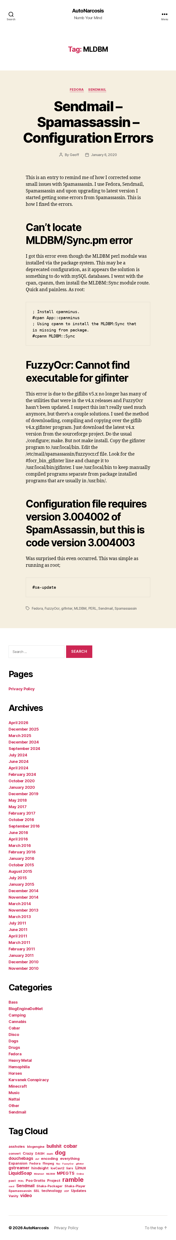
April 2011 (18, 936)
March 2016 (20, 845)
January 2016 (21, 858)
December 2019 (23, 794)
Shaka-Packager (49, 1186)
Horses (15, 1073)
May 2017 (18, 806)
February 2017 (22, 813)
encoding (49, 1158)
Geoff (74, 155)
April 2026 (18, 722)
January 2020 (22, 787)
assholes (17, 1146)
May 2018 (18, 800)
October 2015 (21, 865)
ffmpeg (48, 1163)
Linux (80, 1167)
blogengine (35, 1146)
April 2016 (18, 839)
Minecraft (18, 1086)
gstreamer (19, 1167)
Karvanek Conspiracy (29, 1080)
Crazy (28, 1153)
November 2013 (23, 910)
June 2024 (19, 761)
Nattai (14, 1099)
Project (53, 1180)
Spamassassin (126, 608)
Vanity (13, 1196)
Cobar (14, 1028)
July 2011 (17, 923)
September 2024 (24, 748)
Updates (78, 1190)
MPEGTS (65, 1173)
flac (58, 1163)
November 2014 (23, 897)
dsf (37, 1159)
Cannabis (17, 1021)
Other (14, 1105)
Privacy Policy (22, 689)
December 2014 (23, 891)
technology (51, 1190)
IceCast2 (57, 1168)
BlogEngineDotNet (26, 1008)
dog (60, 1152)
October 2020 (22, 781)
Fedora (77, 90)
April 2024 (18, 768)
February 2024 (22, 774)
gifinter (66, 608)
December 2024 (24, 742)
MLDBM (80, 608)
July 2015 (18, 878)
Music (14, 1092)
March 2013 (20, 916)
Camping (17, 1015)
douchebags (21, 1158)
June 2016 (18, 832)
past (12, 1180)
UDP (66, 1191)
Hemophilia (19, 1067)
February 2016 (22, 852)
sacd (11, 1186)
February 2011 (22, 949)
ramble (72, 1179)
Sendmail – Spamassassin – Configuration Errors (88, 122)
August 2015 (20, 871)
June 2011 (18, 929)
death (50, 1154)
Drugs (14, 1047)
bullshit (54, 1146)
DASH (39, 1153)
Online (80, 1174)
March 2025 (20, 735)
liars (69, 1168)
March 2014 (20, 903)
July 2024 (18, 755)
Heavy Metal (20, 1060)
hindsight (40, 1168)
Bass (13, 1002)
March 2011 (19, 942)
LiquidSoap (20, 1173)
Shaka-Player (75, 1186)
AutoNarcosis (88, 10)
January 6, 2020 (104, 155)
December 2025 (24, 729)
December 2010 (24, 962)
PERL (92, 608)
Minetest (39, 1174)
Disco (14, 1034)
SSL (36, 1191)
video (26, 1195)
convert (15, 1153)
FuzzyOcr (52, 608)
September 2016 (24, 826)
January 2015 (21, 884)
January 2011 (21, 955)
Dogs (13, 1041)
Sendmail (97, 90)
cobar (70, 1146)
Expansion (18, 1163)
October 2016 (21, 819)
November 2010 (24, 968)
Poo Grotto (35, 1180)
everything (70, 1158)
